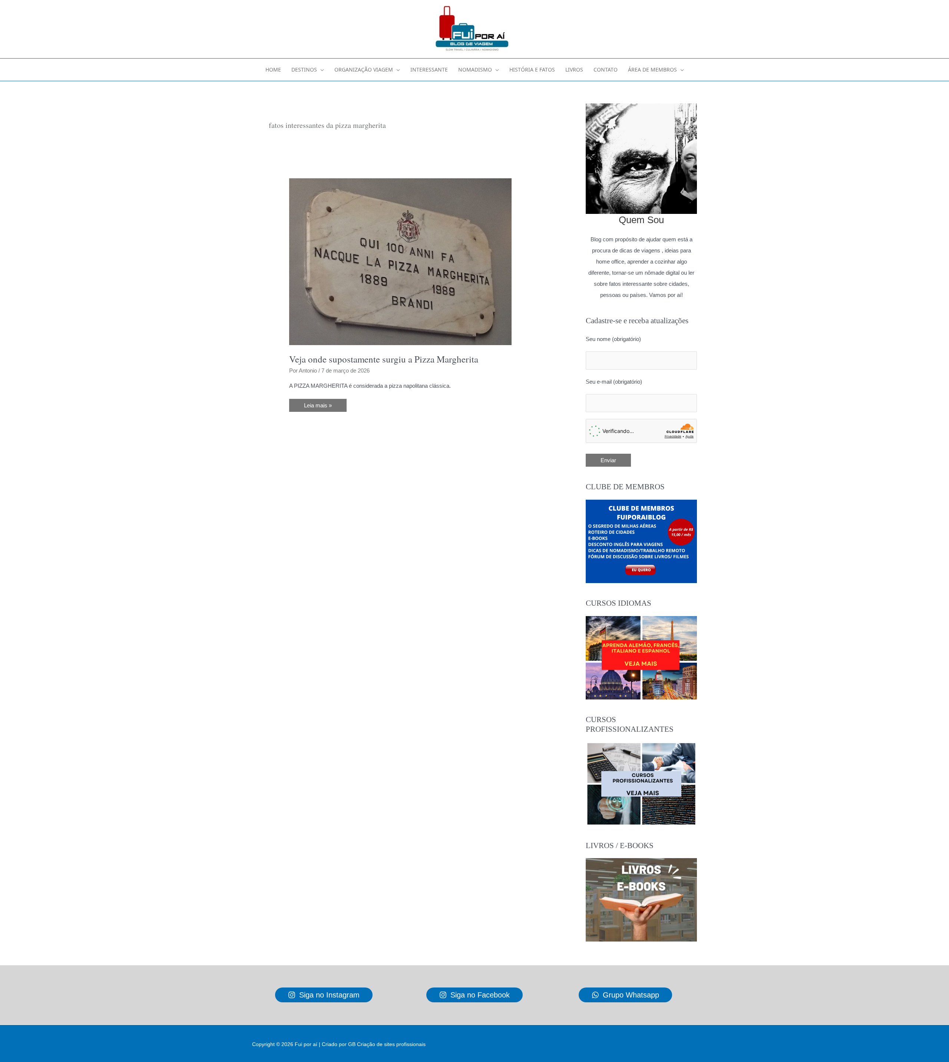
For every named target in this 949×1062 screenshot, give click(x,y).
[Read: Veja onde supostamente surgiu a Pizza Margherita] (400, 261)
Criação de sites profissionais (391, 1044)
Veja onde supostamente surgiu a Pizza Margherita (383, 359)
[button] (320, 70)
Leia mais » (321, 407)
